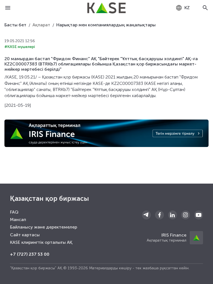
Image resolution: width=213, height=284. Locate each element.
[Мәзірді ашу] (7, 7)
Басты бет (15, 24)
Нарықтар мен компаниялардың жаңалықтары (106, 24)
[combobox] (182, 7)
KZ (187, 7)
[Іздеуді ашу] (205, 7)
